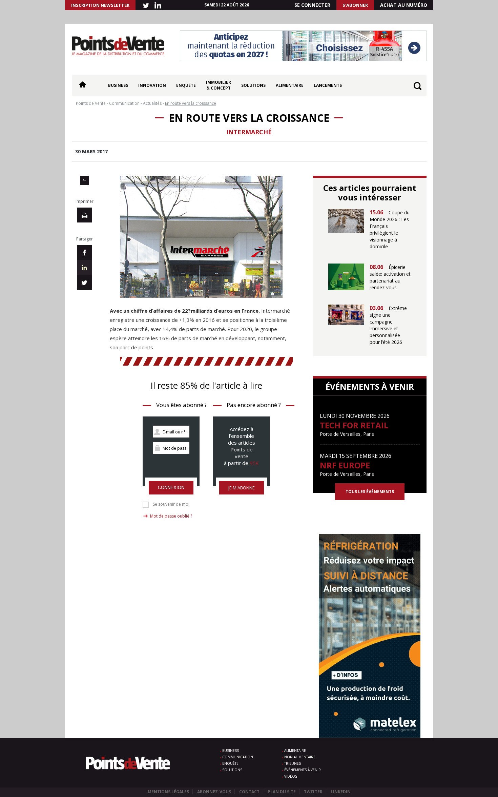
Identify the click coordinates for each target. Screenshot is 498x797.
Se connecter (312, 5)
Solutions (253, 85)
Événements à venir (302, 769)
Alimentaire (290, 85)
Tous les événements (370, 491)
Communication (237, 757)
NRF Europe (345, 465)
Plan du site (282, 792)
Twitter (313, 792)
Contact (249, 792)
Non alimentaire (299, 757)
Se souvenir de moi (171, 504)
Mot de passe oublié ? (171, 516)
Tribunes (292, 763)
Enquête (186, 85)
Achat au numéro (403, 5)
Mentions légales (168, 792)
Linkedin (341, 792)
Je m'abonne (241, 488)
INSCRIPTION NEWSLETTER (100, 5)
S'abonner (355, 5)
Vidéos (290, 776)
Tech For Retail (354, 425)
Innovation (152, 85)
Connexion (171, 487)
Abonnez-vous (214, 792)
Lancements (328, 85)
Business (118, 85)
